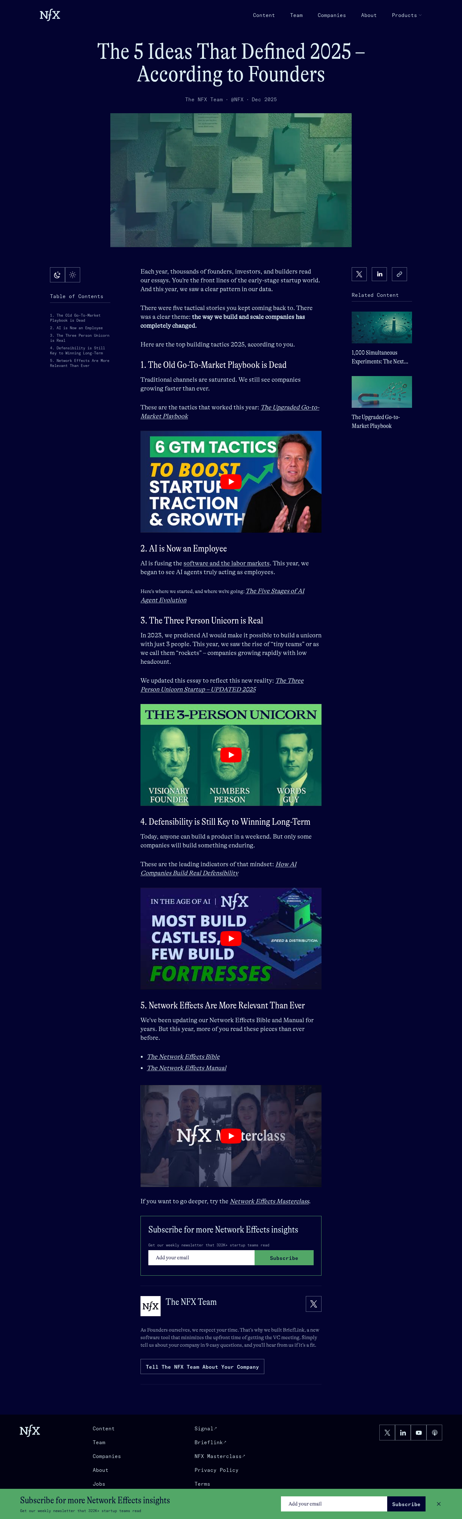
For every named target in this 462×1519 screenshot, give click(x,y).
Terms (202, 1484)
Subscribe (406, 1504)
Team (296, 15)
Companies (332, 15)
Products (404, 15)
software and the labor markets (227, 563)
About (369, 15)
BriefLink (294, 1330)
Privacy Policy (217, 1470)
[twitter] (359, 274)
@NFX (237, 99)
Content (264, 15)
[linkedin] (379, 274)
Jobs (99, 1484)
